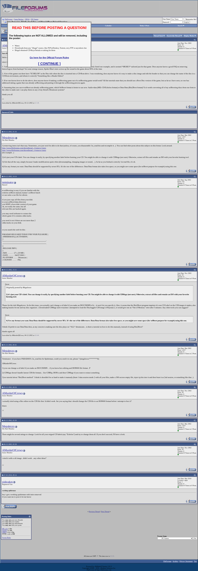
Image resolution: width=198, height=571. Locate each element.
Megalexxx (8, 137)
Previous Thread (94, 511)
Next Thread (105, 511)
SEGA (27, 19)
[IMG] (4, 532)
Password (166, 22)
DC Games (34, 19)
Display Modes (189, 36)
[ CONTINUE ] (49, 64)
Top (195, 561)
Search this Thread (173, 36)
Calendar (108, 25)
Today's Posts (144, 25)
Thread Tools (158, 36)
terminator (7, 182)
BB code (5, 529)
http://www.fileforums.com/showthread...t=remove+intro (24, 148)
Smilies (4, 530)
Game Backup (18, 19)
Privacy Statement (186, 561)
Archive (175, 561)
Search (180, 25)
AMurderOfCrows (12, 275)
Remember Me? (191, 19)
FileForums (8, 19)
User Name (166, 19)
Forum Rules (6, 537)
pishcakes (7, 481)
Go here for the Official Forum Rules (49, 57)
